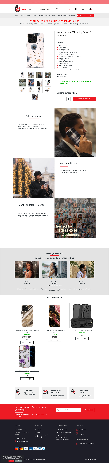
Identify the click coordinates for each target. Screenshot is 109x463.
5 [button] (54, 285)
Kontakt (37, 432)
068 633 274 (20, 438)
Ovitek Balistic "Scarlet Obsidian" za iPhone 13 (54, 331)
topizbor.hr (82, 430)
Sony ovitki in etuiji (62, 435)
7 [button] (57, 285)
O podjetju (38, 430)
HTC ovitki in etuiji (61, 437)
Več (23, 342)
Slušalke (54, 15)
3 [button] (51, 285)
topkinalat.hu (80, 435)
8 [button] (59, 285)
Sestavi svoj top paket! (85, 15)
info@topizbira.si (22, 441)
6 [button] (56, 285)
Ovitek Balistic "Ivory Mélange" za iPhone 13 (27, 331)
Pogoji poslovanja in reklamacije (41, 436)
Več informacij (18, 460)
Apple (16, 15)
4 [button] (53, 285)
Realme (47, 15)
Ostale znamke (63, 15)
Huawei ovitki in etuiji (62, 440)
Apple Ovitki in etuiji (62, 430)
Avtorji (87, 459)
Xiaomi (41, 15)
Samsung (22, 15)
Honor (29, 15)
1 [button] (48, 285)
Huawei (35, 15)
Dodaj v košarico (84, 99)
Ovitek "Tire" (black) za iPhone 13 (82, 330)
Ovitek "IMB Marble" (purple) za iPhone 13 (27, 371)
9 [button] (61, 285)
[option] (27, 273)
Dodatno (72, 15)
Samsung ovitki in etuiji (63, 432)
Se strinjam (11, 460)
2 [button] (49, 285)
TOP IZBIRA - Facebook (86, 444)
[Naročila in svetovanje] (76, 9)
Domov (22, 24)
